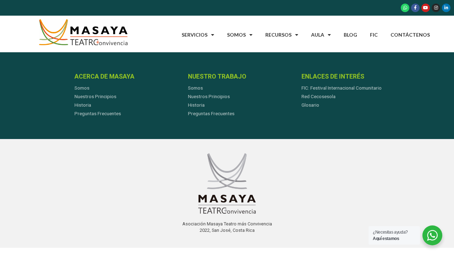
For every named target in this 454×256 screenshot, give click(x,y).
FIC (374, 35)
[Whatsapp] (405, 8)
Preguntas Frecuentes (97, 113)
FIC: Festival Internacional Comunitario (341, 88)
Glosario (310, 105)
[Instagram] (436, 8)
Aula (317, 35)
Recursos (278, 35)
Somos (236, 35)
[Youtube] (425, 8)
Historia (82, 105)
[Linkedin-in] (446, 8)
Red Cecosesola (318, 96)
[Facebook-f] (415, 8)
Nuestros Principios (95, 96)
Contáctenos (410, 35)
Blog (350, 35)
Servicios (194, 35)
